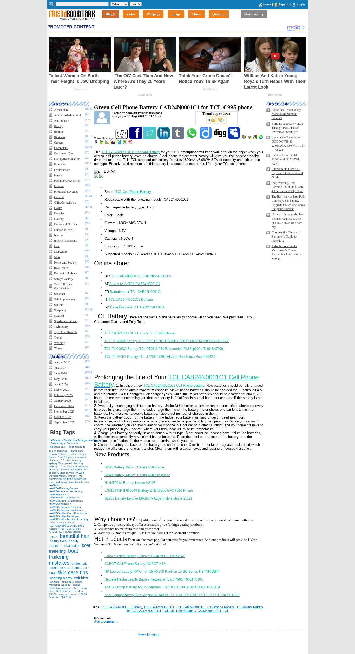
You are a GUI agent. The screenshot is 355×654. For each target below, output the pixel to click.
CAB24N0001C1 (209, 611)
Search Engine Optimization (63, 286)
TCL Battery (243, 607)
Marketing (60, 251)
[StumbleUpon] (261, 138)
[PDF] (130, 143)
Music (196, 14)
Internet (59, 235)
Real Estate (61, 268)
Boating (59, 131)
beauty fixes (58, 541)
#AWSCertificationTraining (65, 506)
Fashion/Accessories (67, 180)
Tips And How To (65, 332)
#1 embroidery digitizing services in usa (68, 478)
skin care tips (72, 572)
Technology (61, 326)
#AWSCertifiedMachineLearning (69, 519)
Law (57, 246)
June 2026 (60, 373)
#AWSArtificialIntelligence (65, 497)
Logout (154, 634)
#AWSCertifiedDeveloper (64, 516)
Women (59, 348)
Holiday (59, 219)
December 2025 (64, 406)
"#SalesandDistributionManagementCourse (75, 440)
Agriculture (61, 109)
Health (58, 208)
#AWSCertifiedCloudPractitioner (69, 513)
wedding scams (61, 578)
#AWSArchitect (59, 494)
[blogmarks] (102, 143)
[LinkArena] (107, 143)
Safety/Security (63, 279)
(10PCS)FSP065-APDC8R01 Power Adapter (65, 530)
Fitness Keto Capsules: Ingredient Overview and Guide (287, 173)
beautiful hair (74, 536)
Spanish (59, 315)
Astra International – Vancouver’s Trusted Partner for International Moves (287, 252)
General (59, 197)
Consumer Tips (64, 153)
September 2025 (64, 422)
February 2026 (63, 395)
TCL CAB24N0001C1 (159, 607)
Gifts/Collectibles (65, 202)
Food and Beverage (66, 191)
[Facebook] (136, 138)
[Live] (244, 138)
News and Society (65, 262)
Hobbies (59, 213)
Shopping (60, 310)
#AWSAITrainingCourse (64, 488)
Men (57, 257)
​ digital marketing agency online (64, 586)
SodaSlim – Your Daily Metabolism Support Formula (286, 113)
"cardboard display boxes (66, 452)
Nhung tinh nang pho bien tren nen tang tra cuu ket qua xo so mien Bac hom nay (288, 220)
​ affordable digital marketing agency (65, 583)
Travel (58, 337)
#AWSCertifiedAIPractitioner (66, 510)
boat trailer (72, 546)
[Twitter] (150, 138)
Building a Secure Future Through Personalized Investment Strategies (287, 127)
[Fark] (96, 143)
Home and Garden (65, 224)
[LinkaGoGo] (113, 143)
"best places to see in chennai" (67, 448)
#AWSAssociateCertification (66, 500)
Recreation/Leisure (65, 273)
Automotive (61, 120)
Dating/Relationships (67, 159)
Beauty (58, 126)
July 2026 (60, 368)
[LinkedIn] (164, 138)
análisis (54, 581)
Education (60, 164)
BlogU (110, 14)
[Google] (255, 138)
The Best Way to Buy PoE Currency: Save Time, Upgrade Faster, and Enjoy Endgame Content (288, 202)
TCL (226, 611)
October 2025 (62, 417)
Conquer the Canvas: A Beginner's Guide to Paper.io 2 (286, 236)
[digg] (220, 138)
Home (267, 4)
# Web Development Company (66, 474)
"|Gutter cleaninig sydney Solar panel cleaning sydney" (66, 463)
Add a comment (105, 621)
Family (58, 175)
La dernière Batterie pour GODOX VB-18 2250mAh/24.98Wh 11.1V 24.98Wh (289, 143)
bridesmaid (80, 563)
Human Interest (64, 229)
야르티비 (66, 597)
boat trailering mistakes (63, 557)
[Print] (124, 143)
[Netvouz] (119, 143)
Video (130, 14)
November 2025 (64, 411)
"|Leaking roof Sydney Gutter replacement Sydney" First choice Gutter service (69, 469)
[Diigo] (206, 138)
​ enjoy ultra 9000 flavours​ (68, 589)
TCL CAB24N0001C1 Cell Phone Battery (205, 607)
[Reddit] (122, 138)
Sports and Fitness (65, 321)
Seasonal (59, 294)
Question (218, 14)
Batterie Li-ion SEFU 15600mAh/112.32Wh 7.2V (286, 159)
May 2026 (60, 378)
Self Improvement (65, 299)
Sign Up (284, 4)
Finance (59, 186)
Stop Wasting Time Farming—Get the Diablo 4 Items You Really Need (288, 186)
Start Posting (253, 14)
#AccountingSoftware (62, 522)
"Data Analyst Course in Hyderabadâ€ (63, 445)
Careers (59, 142)
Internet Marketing (65, 240)
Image (176, 14)
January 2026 (62, 400)
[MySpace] (234, 138)
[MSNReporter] (249, 138)
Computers (61, 148)
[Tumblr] (178, 138)
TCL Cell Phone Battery (179, 611)
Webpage (153, 14)
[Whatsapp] (192, 138)
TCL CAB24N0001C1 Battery (121, 607)
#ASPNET (56, 485)
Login (301, 4)
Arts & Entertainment (67, 115)
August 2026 (62, 362)
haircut (76, 568)
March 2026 (61, 389)
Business (59, 137)
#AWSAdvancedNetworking (66, 491)
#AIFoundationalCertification (73, 482)
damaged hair (59, 568)
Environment (62, 169)
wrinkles (81, 578)
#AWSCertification (60, 503)
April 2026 (61, 384)
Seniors (59, 304)
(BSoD (53, 537)
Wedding (59, 343)
